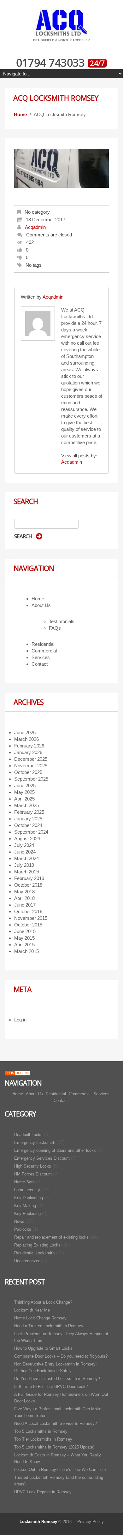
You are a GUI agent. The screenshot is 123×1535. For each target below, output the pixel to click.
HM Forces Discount (33, 1174)
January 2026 (28, 752)
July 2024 (24, 845)
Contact (40, 664)
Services (41, 657)
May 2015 (24, 938)
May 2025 (24, 792)
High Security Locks (32, 1166)
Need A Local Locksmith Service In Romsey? (55, 1423)
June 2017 (25, 904)
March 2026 (26, 739)
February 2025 (29, 812)
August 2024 (27, 838)
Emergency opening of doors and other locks (55, 1150)
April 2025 (24, 798)
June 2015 (25, 931)
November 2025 (30, 765)
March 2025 (26, 805)
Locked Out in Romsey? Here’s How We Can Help (60, 1469)
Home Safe (24, 1182)
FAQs (55, 628)
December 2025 (30, 759)
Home (20, 114)
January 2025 (28, 818)
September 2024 (31, 832)
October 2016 (28, 911)
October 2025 (28, 772)
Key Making (25, 1205)
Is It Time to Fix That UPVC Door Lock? (51, 1386)
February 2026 (29, 745)
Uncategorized (27, 1260)
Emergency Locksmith (34, 1142)
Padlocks (22, 1229)
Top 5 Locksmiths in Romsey (40, 1431)
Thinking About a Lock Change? (43, 1302)
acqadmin (35, 227)
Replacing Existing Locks (37, 1245)
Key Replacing (27, 1213)
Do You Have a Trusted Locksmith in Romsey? (57, 1378)
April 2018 (24, 898)
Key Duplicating (28, 1197)
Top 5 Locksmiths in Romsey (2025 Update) (54, 1447)
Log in (20, 1019)
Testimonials (61, 621)
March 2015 (26, 951)
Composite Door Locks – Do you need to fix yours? (61, 1356)
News (19, 1221)
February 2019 (29, 878)
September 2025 (31, 779)
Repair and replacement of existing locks (51, 1237)
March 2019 (26, 871)
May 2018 (24, 891)
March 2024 (26, 858)
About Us (41, 605)
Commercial (44, 650)
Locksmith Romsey (38, 1521)
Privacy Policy (90, 1521)
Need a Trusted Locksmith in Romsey (48, 1326)
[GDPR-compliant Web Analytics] (17, 1072)
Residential (43, 644)
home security (27, 1189)
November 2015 (30, 918)
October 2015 (28, 924)
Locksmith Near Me (32, 1310)
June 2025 (25, 785)
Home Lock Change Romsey (40, 1318)
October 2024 (28, 825)
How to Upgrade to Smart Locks (43, 1348)
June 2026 (25, 732)
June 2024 (25, 851)
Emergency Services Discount (42, 1158)
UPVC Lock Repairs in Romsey (43, 1492)
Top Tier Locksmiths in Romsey (43, 1439)
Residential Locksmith (34, 1253)
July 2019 (24, 865)
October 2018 (28, 885)
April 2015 (24, 944)
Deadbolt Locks (28, 1134)
